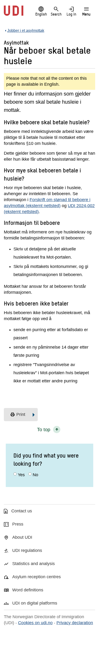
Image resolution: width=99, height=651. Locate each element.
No (35, 474)
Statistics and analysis (33, 563)
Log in (71, 11)
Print (17, 415)
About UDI (22, 537)
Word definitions (27, 590)
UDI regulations (27, 550)
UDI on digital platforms (34, 603)
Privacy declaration (74, 622)
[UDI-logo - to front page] (13, 13)
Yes (21, 474)
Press (17, 524)
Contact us (21, 511)
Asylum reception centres (36, 576)
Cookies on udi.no (35, 622)
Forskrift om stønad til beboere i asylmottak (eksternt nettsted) (47, 202)
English (41, 11)
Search (56, 11)
